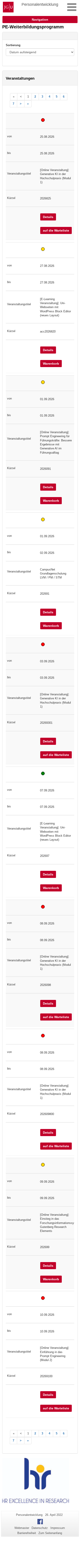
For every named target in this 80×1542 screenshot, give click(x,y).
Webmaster (21, 1528)
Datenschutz (40, 1528)
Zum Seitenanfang (50, 1533)
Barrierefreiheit (26, 1533)
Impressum (57, 1528)
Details (48, 217)
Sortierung (13, 45)
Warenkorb (51, 363)
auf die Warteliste (56, 230)
